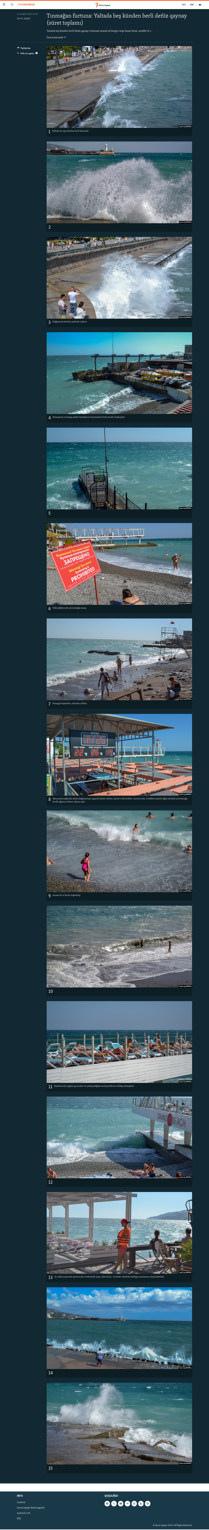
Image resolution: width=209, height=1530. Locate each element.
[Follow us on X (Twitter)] (114, 1503)
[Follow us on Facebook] (107, 1503)
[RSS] (141, 1503)
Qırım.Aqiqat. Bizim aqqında (31, 1508)
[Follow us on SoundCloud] (127, 1503)
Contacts (21, 1502)
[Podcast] (147, 1503)
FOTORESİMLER (26, 5)
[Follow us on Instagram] (134, 1503)
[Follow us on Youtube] (120, 1503)
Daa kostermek (55, 37)
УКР (192, 5)
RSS (19, 1519)
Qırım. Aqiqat (23, 18)
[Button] (23, 48)
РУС (184, 5)
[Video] (200, 5)
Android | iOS (23, 1513)
